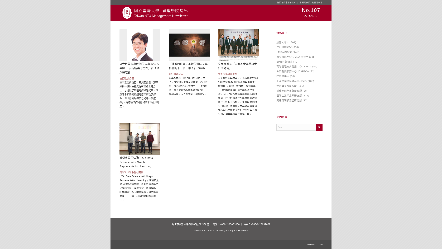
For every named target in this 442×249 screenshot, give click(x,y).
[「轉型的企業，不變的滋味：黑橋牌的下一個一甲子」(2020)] (189, 45)
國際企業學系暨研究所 (289, 95)
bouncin (319, 244)
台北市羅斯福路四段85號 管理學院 (190, 224)
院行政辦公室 (284, 47)
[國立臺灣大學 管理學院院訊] (155, 13)
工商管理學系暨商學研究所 (291, 81)
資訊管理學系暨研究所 (289, 100)
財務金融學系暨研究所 (289, 90)
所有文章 (281, 42)
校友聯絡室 (282, 76)
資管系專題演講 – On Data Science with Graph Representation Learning (136, 162)
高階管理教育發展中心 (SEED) (293, 66)
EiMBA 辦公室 (284, 61)
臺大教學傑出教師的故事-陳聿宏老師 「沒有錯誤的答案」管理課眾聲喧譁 (139, 68)
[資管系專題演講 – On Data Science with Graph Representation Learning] (139, 139)
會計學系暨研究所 (286, 85)
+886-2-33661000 (230, 224)
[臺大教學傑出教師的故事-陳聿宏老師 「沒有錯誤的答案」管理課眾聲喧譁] (139, 45)
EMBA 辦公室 (284, 52)
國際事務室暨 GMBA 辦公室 (292, 56)
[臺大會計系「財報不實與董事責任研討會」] (238, 45)
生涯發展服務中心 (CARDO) (292, 71)
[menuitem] (311, 13)
